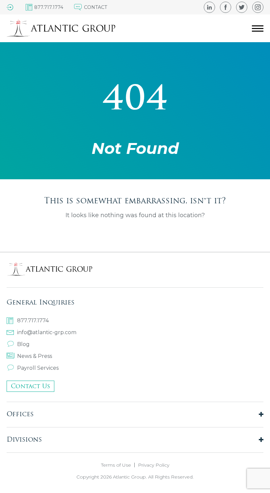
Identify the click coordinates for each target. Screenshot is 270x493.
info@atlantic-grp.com (46, 332)
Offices (20, 414)
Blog (23, 344)
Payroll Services (38, 368)
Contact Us (30, 386)
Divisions (24, 439)
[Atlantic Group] (61, 28)
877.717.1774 (33, 320)
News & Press (34, 356)
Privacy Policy (153, 465)
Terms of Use (116, 465)
